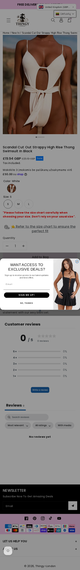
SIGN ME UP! (27, 295)
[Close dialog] (77, 261)
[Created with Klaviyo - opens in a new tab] (40, 311)
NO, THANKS (26, 303)
